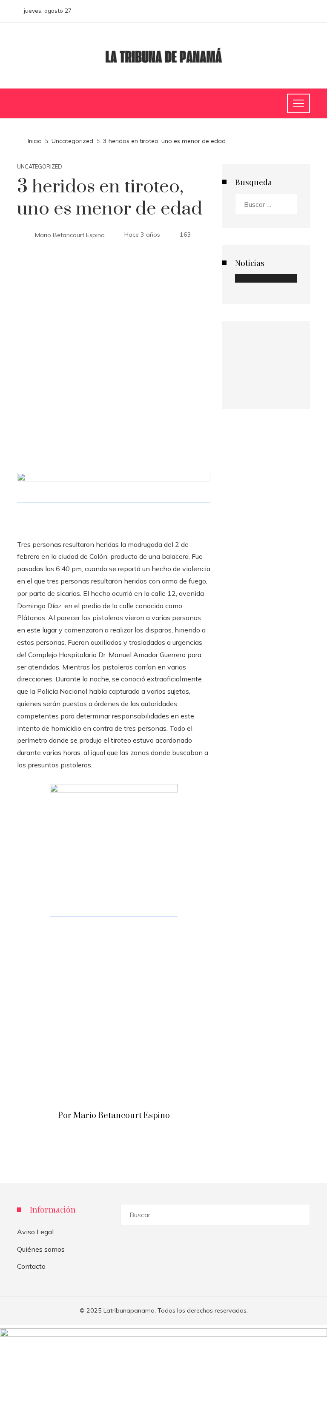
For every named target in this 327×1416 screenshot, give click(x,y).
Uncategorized (39, 166)
